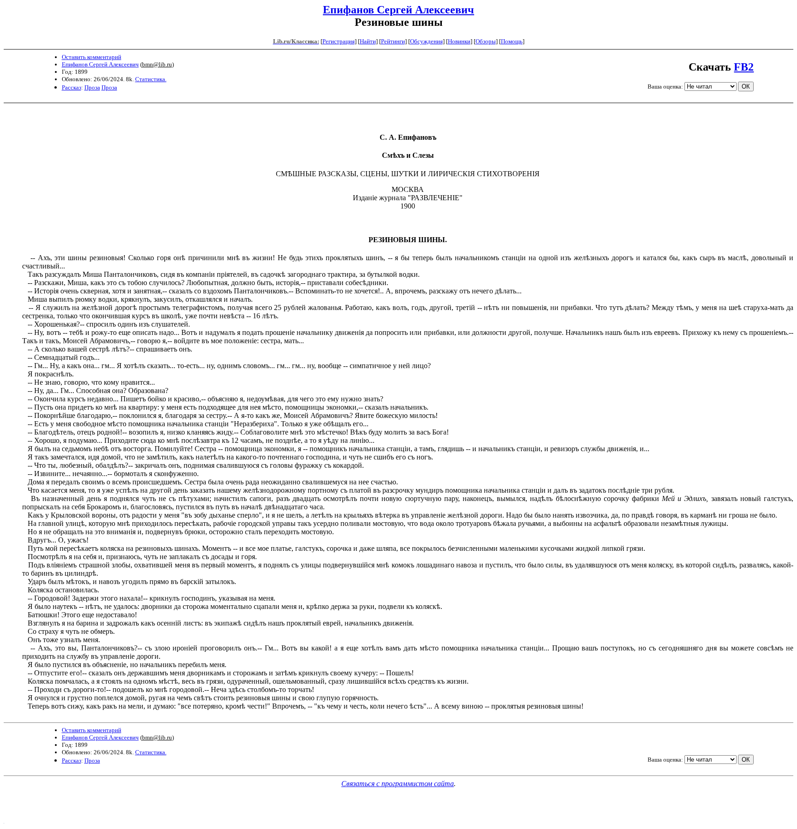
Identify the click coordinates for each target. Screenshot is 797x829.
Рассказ (71, 87)
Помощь (512, 41)
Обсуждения (426, 41)
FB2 (744, 67)
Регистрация (338, 41)
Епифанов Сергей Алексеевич (398, 10)
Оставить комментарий (91, 57)
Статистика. (151, 79)
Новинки (459, 41)
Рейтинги (393, 41)
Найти (368, 41)
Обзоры (486, 41)
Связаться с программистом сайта (397, 783)
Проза (92, 87)
